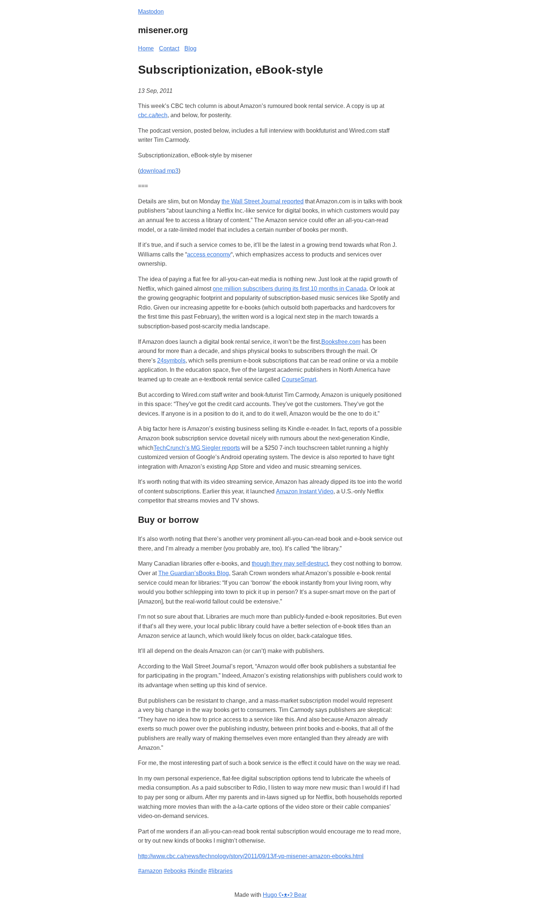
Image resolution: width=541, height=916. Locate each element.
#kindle (197, 871)
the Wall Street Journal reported (263, 201)
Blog (190, 48)
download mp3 (159, 171)
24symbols (171, 360)
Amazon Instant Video (304, 491)
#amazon (150, 871)
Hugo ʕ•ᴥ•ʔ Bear (285, 895)
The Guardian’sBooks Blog (193, 573)
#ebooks (175, 871)
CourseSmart (299, 379)
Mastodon (151, 11)
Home (146, 48)
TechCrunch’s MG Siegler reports (196, 448)
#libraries (220, 871)
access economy (209, 254)
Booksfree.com (340, 342)
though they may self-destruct (290, 563)
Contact (169, 48)
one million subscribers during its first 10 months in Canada (290, 289)
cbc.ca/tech (152, 115)
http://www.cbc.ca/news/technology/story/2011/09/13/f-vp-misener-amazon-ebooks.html (251, 856)
